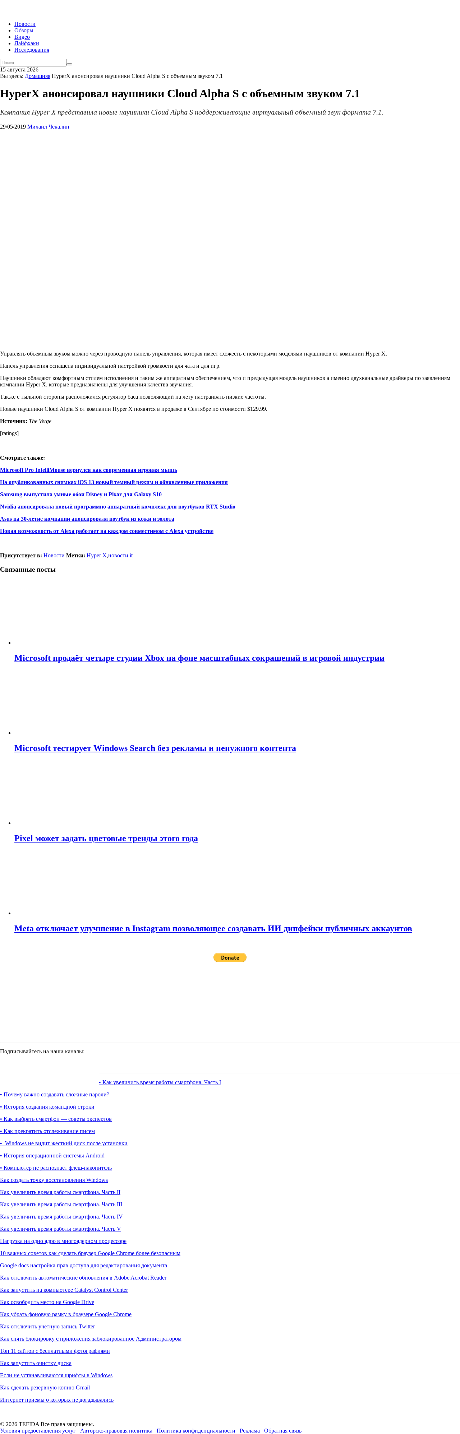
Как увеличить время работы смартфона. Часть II (60, 1192)
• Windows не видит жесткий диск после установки (64, 1143)
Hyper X (97, 555)
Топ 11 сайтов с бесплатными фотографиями (55, 1351)
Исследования (31, 50)
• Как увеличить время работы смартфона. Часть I (160, 1082)
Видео (22, 37)
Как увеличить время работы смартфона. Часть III (61, 1204)
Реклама (250, 1431)
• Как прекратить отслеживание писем (47, 1131)
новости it (120, 555)
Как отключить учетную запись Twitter (47, 1326)
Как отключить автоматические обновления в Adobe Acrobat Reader (83, 1278)
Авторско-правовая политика (116, 1431)
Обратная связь (283, 1431)
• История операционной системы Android (52, 1155)
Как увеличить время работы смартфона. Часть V (60, 1229)
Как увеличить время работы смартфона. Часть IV (61, 1216)
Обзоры (23, 30)
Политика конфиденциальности (196, 1431)
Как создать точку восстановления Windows (54, 1180)
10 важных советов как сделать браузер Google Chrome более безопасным (90, 1253)
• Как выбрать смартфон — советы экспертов (56, 1119)
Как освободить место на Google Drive (47, 1302)
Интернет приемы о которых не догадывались (57, 1400)
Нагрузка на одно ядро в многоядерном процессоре (63, 1241)
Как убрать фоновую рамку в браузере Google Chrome (66, 1314)
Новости (25, 24)
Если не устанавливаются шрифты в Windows (56, 1375)
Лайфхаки (26, 43)
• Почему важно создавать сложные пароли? (54, 1094)
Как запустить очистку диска (36, 1363)
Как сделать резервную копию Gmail (45, 1387)
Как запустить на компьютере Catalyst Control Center (64, 1290)
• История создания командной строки (47, 1107)
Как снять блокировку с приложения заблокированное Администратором (90, 1339)
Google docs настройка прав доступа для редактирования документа (83, 1265)
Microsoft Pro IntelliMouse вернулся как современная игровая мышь (88, 470)
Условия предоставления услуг (38, 1431)
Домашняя (37, 76)
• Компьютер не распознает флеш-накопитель (56, 1168)
